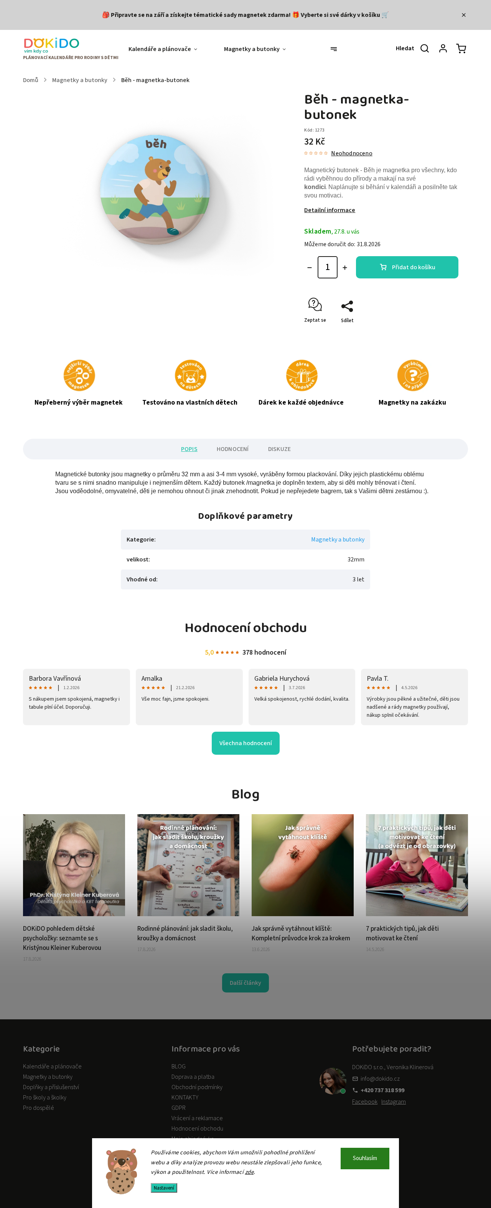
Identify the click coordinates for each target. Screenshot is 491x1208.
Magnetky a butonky (337, 539)
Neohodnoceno (351, 153)
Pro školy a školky (44, 1097)
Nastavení (164, 1188)
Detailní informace (329, 210)
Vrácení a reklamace (197, 1118)
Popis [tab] (189, 449)
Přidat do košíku (413, 267)
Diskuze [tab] (279, 449)
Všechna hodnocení (245, 743)
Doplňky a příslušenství (51, 1087)
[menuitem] (170, 49)
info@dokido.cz (380, 1079)
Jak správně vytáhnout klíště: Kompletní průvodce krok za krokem (301, 933)
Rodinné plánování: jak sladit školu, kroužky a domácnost (185, 933)
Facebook (364, 1102)
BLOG (178, 1066)
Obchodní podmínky (196, 1087)
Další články (245, 983)
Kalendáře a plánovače (52, 1066)
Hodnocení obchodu (197, 1128)
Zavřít (434, 334)
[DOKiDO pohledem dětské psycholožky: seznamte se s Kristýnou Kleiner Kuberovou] (74, 914)
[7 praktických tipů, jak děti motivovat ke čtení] (417, 914)
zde (249, 1172)
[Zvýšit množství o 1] (344, 267)
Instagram (393, 1102)
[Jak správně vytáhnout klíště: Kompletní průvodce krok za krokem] (303, 914)
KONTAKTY (184, 1097)
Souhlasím (365, 1158)
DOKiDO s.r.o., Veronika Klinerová (392, 1067)
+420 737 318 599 (382, 1090)
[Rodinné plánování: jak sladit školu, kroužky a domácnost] (188, 914)
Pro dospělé (38, 1108)
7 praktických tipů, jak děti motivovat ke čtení (402, 933)
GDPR (178, 1108)
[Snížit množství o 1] (309, 267)
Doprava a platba (192, 1077)
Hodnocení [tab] (233, 449)
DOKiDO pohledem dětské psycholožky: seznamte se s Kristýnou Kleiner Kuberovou (62, 938)
